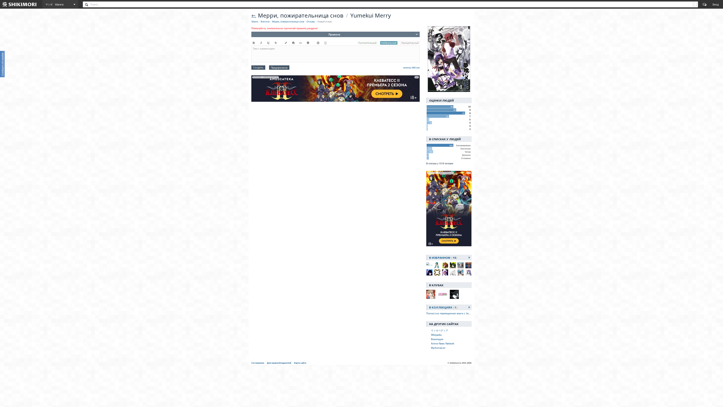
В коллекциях (442, 307)
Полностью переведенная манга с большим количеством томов (462, 313)
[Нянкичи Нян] (453, 272)
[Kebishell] (437, 265)
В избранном (442, 257)
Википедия (437, 339)
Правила (334, 34)
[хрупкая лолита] (468, 272)
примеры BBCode (411, 67)
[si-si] (437, 272)
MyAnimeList (438, 348)
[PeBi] (460, 265)
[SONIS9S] (445, 272)
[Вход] (715, 4)
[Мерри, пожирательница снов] (449, 59)
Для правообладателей (279, 363)
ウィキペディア (439, 330)
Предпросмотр (279, 67)
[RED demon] (468, 265)
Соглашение (257, 363)
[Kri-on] (453, 265)
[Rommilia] (429, 272)
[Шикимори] (20, 4)
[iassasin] (429, 263)
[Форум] (704, 4)
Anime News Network (442, 343)
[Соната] (460, 272)
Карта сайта (300, 363)
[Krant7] (445, 265)
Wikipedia (436, 335)
